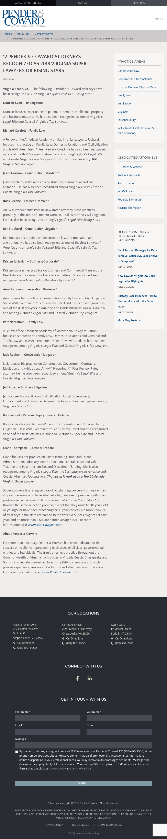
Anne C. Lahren (127, 183)
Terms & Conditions (110, 825)
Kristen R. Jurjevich (129, 175)
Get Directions (25, 643)
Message (21, 738)
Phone (90, 725)
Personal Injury (127, 120)
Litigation (123, 111)
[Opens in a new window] (77, 679)
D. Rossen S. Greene (130, 167)
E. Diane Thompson (129, 208)
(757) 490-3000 (27, 647)
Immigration (125, 103)
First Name (22, 711)
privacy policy (57, 768)
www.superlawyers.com (45, 525)
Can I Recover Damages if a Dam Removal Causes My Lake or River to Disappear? (138, 256)
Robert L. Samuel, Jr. (130, 199)
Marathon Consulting (88, 833)
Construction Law (128, 71)
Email (19, 725)
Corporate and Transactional (135, 79)
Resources (23, 33)
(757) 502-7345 (124, 643)
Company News (44, 33)
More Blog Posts (127, 320)
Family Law (124, 95)
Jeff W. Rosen (126, 191)
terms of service (81, 768)
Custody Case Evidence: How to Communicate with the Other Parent (137, 301)
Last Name (94, 711)
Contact (83, 3)
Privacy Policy (54, 825)
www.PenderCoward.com (60, 572)
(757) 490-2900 (76, 643)
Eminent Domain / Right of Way (137, 87)
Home (8, 33)
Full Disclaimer (80, 825)
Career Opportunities (28, 3)
